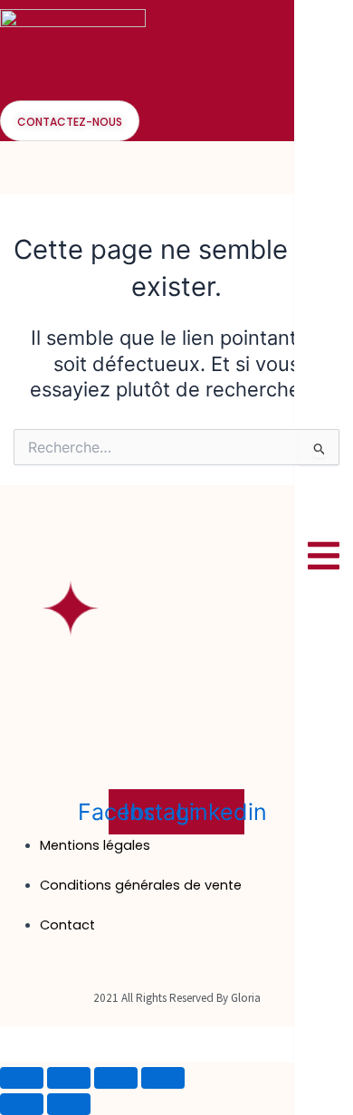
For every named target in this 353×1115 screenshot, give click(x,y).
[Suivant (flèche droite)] (69, 1104)
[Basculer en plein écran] (69, 1078)
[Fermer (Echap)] (163, 1078)
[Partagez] (116, 1078)
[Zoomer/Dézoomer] (21, 1078)
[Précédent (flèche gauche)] (21, 1104)
